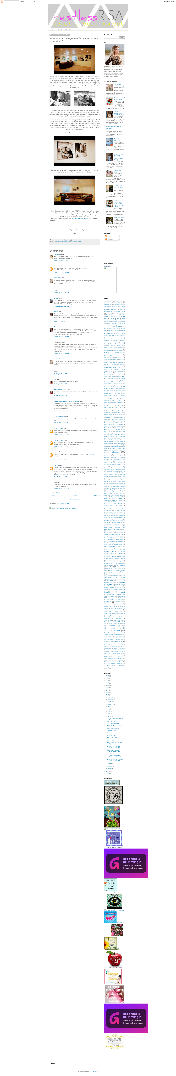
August (110, 706)
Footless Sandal (116, 438)
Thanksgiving (108, 620)
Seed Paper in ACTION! (113, 728)
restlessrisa (57, 278)
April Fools (113, 309)
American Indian (118, 304)
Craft (121, 359)
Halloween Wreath (109, 467)
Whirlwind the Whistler (117, 653)
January (110, 768)
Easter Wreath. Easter (119, 409)
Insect (111, 493)
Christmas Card (118, 352)
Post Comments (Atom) (63, 503)
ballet (118, 318)
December (111, 697)
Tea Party (122, 613)
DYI (113, 400)
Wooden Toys (121, 660)
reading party (115, 575)
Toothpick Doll (111, 625)
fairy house (111, 424)
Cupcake (106, 364)
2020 (107, 676)
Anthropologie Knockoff (110, 306)
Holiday (117, 472)
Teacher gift (109, 615)
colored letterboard (118, 355)
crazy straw (120, 360)
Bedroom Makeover (111, 323)
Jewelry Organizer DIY (117, 496)
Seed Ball (112, 591)
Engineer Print (63, 241)
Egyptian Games (108, 414)
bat (124, 321)
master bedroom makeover (114, 522)
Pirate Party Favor (120, 566)
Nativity (106, 534)
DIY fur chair (120, 383)
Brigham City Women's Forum (111, 342)
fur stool (106, 445)
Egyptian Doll (119, 412)
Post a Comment (56, 492)
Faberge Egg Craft (109, 422)
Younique (120, 665)
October (110, 701)
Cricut (105, 362)
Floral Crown (109, 434)
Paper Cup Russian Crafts (112, 549)
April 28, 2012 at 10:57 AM (61, 306)
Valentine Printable (108, 641)
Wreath (121, 661)
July (109, 709)
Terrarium (118, 618)
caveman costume (118, 349)
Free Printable (115, 439)
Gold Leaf (108, 450)
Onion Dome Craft (109, 541)
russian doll (119, 585)
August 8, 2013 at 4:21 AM (61, 460)
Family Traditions (108, 427)
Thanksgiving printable (109, 621)
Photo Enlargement (72, 241)
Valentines (118, 641)
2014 (107, 690)
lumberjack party (118, 513)
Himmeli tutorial (109, 472)
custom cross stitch (109, 366)
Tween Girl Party (108, 634)
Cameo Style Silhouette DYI (118, 343)
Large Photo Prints (59, 416)
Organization (119, 541)
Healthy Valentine (120, 469)
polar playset (109, 568)
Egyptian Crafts (110, 412)
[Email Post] (70, 239)
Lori (55, 379)
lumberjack (108, 513)
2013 (107, 692)
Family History (108, 426)
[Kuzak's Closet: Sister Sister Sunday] (126, 877)
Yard (105, 663)
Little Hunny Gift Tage (119, 510)
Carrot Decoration (118, 347)
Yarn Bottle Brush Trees (110, 665)
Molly (123, 529)
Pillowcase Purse (119, 217)
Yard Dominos (111, 663)
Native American (119, 532)
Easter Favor (110, 740)
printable (122, 572)
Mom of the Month (110, 530)
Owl (105, 542)
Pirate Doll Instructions (119, 565)
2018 (107, 680)
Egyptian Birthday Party (119, 410)
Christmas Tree (108, 354)
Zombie (106, 666)
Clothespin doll (108, 355)
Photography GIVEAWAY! (117, 171)
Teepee (116, 616)
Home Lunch (113, 474)
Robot (116, 584)
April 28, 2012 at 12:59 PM (61, 353)
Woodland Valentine (111, 661)
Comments (110, 239)
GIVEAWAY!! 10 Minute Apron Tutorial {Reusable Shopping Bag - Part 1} (119, 157)
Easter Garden (108, 407)
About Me (67, 29)
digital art (106, 376)
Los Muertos (109, 512)
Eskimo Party (122, 419)
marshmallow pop (118, 519)
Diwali (118, 376)
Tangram (121, 609)
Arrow (123, 311)
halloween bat (108, 454)
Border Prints (109, 337)
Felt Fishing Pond (119, 429)
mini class (117, 527)
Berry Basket (117, 326)
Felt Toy (106, 431)
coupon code (118, 357)
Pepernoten (115, 554)
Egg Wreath (109, 410)
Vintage (116, 643)
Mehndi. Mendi (108, 527)
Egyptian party (107, 416)
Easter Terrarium (118, 407)
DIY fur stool (107, 385)
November (111, 699)
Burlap (121, 342)
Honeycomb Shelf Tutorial (112, 478)
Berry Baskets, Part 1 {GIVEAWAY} (119, 98)
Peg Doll (112, 553)
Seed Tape (115, 592)
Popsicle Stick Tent (118, 568)
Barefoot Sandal (117, 321)
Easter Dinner (107, 404)
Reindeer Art (115, 579)
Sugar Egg (119, 604)
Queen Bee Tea (111, 573)
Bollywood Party (108, 333)
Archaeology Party (108, 311)
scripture (106, 589)
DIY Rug (112, 395)
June (109, 711)
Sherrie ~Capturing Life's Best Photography (66, 401)
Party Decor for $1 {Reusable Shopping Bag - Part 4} (115, 760)
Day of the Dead (119, 371)
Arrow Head (109, 313)
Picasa (114, 556)
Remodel (122, 579)
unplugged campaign (109, 637)
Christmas (107, 352)
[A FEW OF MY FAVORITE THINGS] (110, 890)
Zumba (107, 668)
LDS (109, 502)
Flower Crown (114, 436)
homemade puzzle (120, 476)
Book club (118, 333)
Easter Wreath (107, 409)
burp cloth (106, 343)
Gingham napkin (115, 446)
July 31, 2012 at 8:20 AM (61, 423)
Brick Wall (121, 340)
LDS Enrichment (117, 502)
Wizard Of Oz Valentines (119, 656)
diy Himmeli (117, 386)
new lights (106, 536)
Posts (108, 236)
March (109, 763)
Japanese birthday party (117, 495)
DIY (123, 376)
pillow (123, 558)
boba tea (110, 331)
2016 (107, 685)
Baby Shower (109, 316)
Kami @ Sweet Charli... (60, 389)
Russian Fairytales (109, 587)
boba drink (116, 330)
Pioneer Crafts (107, 561)
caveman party (108, 350)
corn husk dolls (108, 357)
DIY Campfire (111, 378)
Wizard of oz (107, 656)
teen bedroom (117, 615)
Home (51, 29)
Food (107, 438)
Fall (122, 424)
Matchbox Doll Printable (119, 524)
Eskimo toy (109, 421)
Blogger (95, 1071)
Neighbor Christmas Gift (116, 534)
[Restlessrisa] (110, 292)
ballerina (112, 318)
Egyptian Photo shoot (119, 416)
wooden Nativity (109, 658)
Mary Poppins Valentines (119, 520)
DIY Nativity (117, 393)
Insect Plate (119, 493)
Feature (111, 429)
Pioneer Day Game (118, 561)
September (111, 704)
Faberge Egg (119, 421)
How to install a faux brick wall (116, 483)
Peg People (120, 553)
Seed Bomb (120, 591)
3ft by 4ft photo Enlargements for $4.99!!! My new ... (115, 722)
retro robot (119, 580)
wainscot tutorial (113, 646)
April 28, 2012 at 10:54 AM (61, 292)
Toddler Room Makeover (115, 623)
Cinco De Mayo (119, 354)
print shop (113, 572)
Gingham (106, 446)
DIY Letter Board (108, 390)
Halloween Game (108, 461)
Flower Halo (122, 436)
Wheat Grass (109, 651)
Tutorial (79, 241)
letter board (119, 505)
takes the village (113, 609)
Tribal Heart (116, 628)
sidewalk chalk (113, 596)
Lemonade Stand (108, 505)
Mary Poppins (107, 520)
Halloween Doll (118, 459)
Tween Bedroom (108, 632)
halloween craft (108, 455)
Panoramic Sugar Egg (109, 546)
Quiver (119, 573)
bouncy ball (107, 338)
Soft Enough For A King (112, 597)
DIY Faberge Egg (116, 380)
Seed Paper (107, 592)
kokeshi (120, 498)
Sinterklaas (122, 596)
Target (116, 613)
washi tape (108, 648)
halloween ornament (116, 462)
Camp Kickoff (109, 345)
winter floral (107, 655)
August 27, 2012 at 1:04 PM (61, 446)
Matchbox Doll (107, 524)
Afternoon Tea (108, 304)
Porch (105, 570)
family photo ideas (118, 426)
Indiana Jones (107, 491)
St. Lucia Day (108, 601)
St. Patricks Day (118, 601)
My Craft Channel (108, 532)
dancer (110, 371)
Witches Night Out (118, 655)
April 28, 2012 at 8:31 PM (61, 384)
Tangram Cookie (118, 611)
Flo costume (122, 433)
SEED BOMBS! (111, 730)
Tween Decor (119, 632)
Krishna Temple (108, 500)
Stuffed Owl (119, 603)
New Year (114, 536)
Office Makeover (108, 539)
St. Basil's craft (119, 599)
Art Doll (116, 313)
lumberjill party (114, 515)
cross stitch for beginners (116, 362)
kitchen (106, 498)
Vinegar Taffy (107, 643)
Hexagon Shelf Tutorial (112, 471)
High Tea (122, 471)
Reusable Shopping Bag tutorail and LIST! (119, 113)
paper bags (120, 546)
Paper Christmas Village (110, 548)
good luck (115, 450)
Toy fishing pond (108, 627)
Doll (111, 398)
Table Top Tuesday (115, 608)
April (109, 716)
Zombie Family (121, 666)
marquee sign (112, 517)
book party (111, 335)
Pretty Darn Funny (114, 570)
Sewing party (110, 594)
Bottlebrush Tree (119, 337)
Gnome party (121, 448)
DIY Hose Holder (119, 388)
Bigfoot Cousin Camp (113, 328)
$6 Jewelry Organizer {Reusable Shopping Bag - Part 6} (115, 751)
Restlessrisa (107, 266)
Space (121, 597)
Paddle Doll (107, 544)
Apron (120, 309)
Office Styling (119, 539)
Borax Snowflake (121, 335)
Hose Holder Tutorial (114, 479)
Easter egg (116, 404)
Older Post (97, 496)
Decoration (57, 241)
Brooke (56, 298)
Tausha (56, 311)
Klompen (113, 498)
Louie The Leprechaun (119, 512)
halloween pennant (109, 464)
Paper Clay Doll (121, 548)
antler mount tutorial (114, 307)
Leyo (55, 452)
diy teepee (113, 397)
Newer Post (53, 496)
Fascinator (117, 427)
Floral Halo (117, 434)
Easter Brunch (107, 402)
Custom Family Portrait (110, 367)
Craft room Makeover (109, 360)
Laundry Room (117, 500)
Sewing (122, 592)
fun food (115, 443)
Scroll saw (114, 589)
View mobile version (74, 499)
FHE (112, 431)
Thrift (118, 621)
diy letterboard (116, 391)
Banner (111, 320)
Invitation (106, 495)
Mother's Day (120, 530)
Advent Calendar (118, 302)
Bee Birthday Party (115, 325)
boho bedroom (119, 331)
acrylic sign (119, 301)
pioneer (120, 560)
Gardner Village (114, 445)
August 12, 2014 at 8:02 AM (61, 488)
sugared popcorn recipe (110, 606)
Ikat (107, 488)
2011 (107, 771)
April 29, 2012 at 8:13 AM (61, 396)
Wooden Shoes (119, 658)
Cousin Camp (107, 359)
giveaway (112, 448)
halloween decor (119, 455)
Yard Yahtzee (120, 663)
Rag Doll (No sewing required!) (119, 85)
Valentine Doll (119, 639)
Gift (122, 445)
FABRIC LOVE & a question (115, 726)
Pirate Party (109, 567)
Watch (115, 648)
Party (114, 551)
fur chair (121, 443)
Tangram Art (107, 611)
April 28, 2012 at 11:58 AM (61, 321)
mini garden (117, 529)
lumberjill (106, 515)
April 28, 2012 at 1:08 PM (61, 374)
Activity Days (107, 302)
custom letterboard (114, 369)
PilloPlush (116, 558)
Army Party (117, 311)
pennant (106, 554)
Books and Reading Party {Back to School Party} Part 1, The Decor (119, 203)
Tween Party (107, 636)
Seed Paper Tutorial (112, 737)
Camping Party (108, 347)
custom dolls (120, 366)
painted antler (118, 544)
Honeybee (57, 254)
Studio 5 (107, 603)
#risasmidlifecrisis (108, 301)
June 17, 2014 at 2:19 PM (61, 477)
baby (107, 315)
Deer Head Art (119, 373)
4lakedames (57, 327)
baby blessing (114, 314)
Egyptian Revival (110, 417)
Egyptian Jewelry (119, 414)
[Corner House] (109, 910)
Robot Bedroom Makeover (118, 139)
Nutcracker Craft (119, 537)
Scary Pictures (119, 587)
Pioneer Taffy (107, 565)
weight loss (122, 649)
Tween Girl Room (119, 634)
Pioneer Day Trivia (109, 563)
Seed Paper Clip (112, 735)
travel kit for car (119, 627)
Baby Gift (122, 314)
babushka (122, 313)
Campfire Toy (119, 345)
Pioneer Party (119, 563)
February (110, 766)
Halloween (115, 452)
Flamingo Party (113, 433)
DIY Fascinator (114, 381)
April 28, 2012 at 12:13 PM (61, 336)
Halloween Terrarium (116, 466)
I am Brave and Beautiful (118, 486)
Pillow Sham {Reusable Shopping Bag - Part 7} (114, 747)
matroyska (120, 525)
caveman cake (107, 349)
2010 (107, 774)
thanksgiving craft (118, 620)
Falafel (117, 424)
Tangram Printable (108, 613)
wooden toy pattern (109, 660)
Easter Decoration (118, 402)
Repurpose (110, 580)
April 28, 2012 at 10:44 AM (61, 272)
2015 (107, 688)
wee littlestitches (113, 649)
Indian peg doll (119, 490)
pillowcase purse (111, 560)
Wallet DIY (122, 646)
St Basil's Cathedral (109, 599)
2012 (107, 695)
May (109, 713)
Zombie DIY (113, 666)
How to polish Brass (109, 484)
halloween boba (118, 454)
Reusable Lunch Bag (110, 582)
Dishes (113, 376)
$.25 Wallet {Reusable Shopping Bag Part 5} (114, 756)
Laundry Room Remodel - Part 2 (119, 186)
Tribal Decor (107, 628)
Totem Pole (120, 625)
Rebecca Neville (59, 428)
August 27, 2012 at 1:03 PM (61, 434)
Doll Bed (117, 398)
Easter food (120, 405)
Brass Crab (114, 340)
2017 (107, 683)
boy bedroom (116, 338)
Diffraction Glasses (118, 374)
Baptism (117, 320)
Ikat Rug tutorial (113, 488)
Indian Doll (122, 488)
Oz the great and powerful (116, 542)
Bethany (56, 465)
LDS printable (118, 503)
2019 (107, 678)
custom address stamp (117, 364)
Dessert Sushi (107, 374)
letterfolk (106, 507)
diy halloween (116, 385)
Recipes (118, 577)
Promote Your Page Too (110, 294)
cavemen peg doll (118, 350)
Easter (119, 400)
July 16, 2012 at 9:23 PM (61, 411)
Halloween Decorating (110, 457)
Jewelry (106, 496)
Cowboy (115, 359)
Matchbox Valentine (110, 525)
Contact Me (59, 29)
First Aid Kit (117, 431)
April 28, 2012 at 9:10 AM (61, 260)
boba (110, 330)
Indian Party (109, 490)
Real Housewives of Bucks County (82, 218)
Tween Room (118, 636)
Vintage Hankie (114, 644)
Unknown (56, 266)
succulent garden (108, 604)
